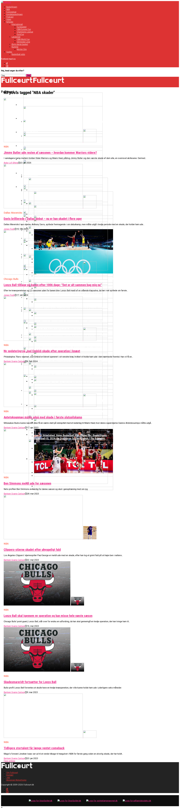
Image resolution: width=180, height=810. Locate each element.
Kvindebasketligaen (14, 14)
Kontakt (9, 775)
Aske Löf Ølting (11, 163)
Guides (9, 52)
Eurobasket (21, 27)
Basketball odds (18, 54)
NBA (8, 9)
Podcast (9, 17)
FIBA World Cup (23, 39)
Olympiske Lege (23, 42)
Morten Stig (22, 49)
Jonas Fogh (9, 229)
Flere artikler (9, 761)
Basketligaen (11, 7)
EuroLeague (11, 12)
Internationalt (17, 24)
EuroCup (20, 34)
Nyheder (9, 22)
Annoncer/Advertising (16, 780)
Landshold (16, 37)
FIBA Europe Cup (24, 29)
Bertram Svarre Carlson (14, 361)
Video (8, 19)
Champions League (25, 32)
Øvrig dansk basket (20, 44)
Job (8, 777)
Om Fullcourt (12, 772)
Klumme (15, 47)
